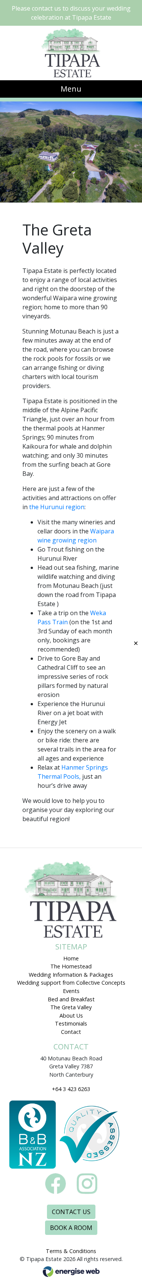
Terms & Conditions (71, 1251)
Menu (71, 89)
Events (71, 991)
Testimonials (71, 1023)
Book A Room (71, 1228)
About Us (71, 1015)
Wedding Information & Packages (71, 974)
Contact (71, 1031)
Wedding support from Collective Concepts (71, 982)
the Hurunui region (56, 507)
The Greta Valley (71, 1007)
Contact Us (71, 1212)
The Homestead (71, 966)
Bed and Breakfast (71, 999)
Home (71, 958)
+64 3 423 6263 (71, 1089)
